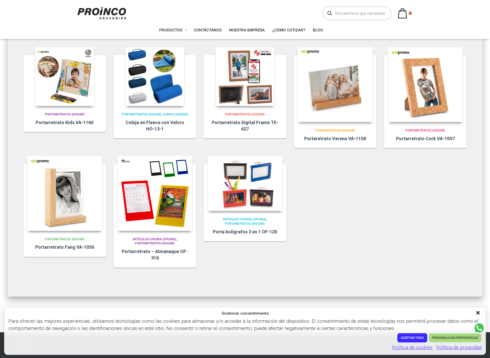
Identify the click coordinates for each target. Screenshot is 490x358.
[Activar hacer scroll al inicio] (479, 347)
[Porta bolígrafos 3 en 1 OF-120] (244, 183)
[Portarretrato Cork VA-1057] (425, 84)
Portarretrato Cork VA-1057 (425, 138)
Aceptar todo (412, 338)
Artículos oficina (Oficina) (154, 239)
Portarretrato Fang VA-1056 (64, 247)
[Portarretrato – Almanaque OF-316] (154, 193)
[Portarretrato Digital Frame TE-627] (245, 76)
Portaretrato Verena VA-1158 (335, 138)
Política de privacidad (459, 347)
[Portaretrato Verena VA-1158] (335, 84)
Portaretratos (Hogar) (64, 114)
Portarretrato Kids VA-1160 (64, 122)
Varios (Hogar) (175, 114)
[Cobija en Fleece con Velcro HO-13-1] (155, 76)
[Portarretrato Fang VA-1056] (64, 193)
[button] (478, 313)
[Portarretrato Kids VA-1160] (64, 76)
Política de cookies (412, 347)
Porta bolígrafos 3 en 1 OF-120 (245, 231)
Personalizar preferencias (455, 338)
